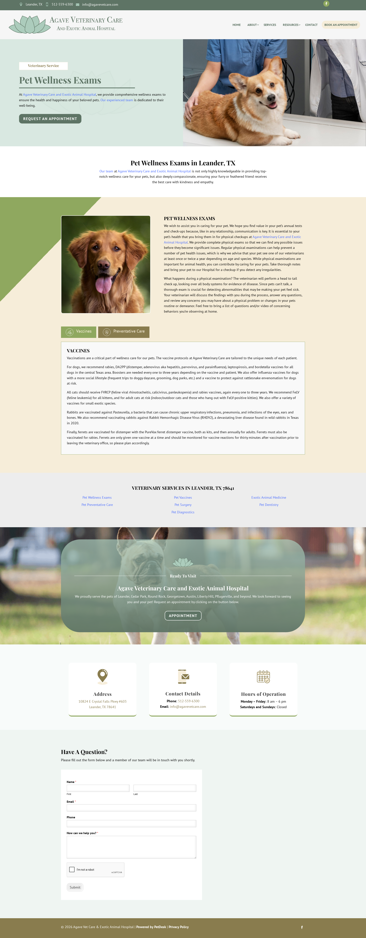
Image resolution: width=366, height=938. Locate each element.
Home (237, 25)
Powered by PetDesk (151, 927)
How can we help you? (82, 833)
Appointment (183, 615)
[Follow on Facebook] (326, 4)
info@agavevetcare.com (188, 706)
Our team (106, 171)
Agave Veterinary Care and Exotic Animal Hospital (59, 94)
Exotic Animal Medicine (268, 497)
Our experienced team (116, 100)
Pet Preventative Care (97, 504)
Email (71, 801)
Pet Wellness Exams (97, 497)
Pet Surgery (183, 504)
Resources (290, 25)
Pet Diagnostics (183, 512)
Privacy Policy (179, 927)
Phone (71, 817)
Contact (311, 25)
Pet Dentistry (268, 504)
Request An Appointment (50, 118)
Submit (75, 887)
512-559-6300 (188, 701)
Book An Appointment (340, 25)
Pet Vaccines (183, 497)
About (252, 25)
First (69, 794)
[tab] (78, 332)
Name (71, 782)
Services (270, 25)
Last (135, 794)
